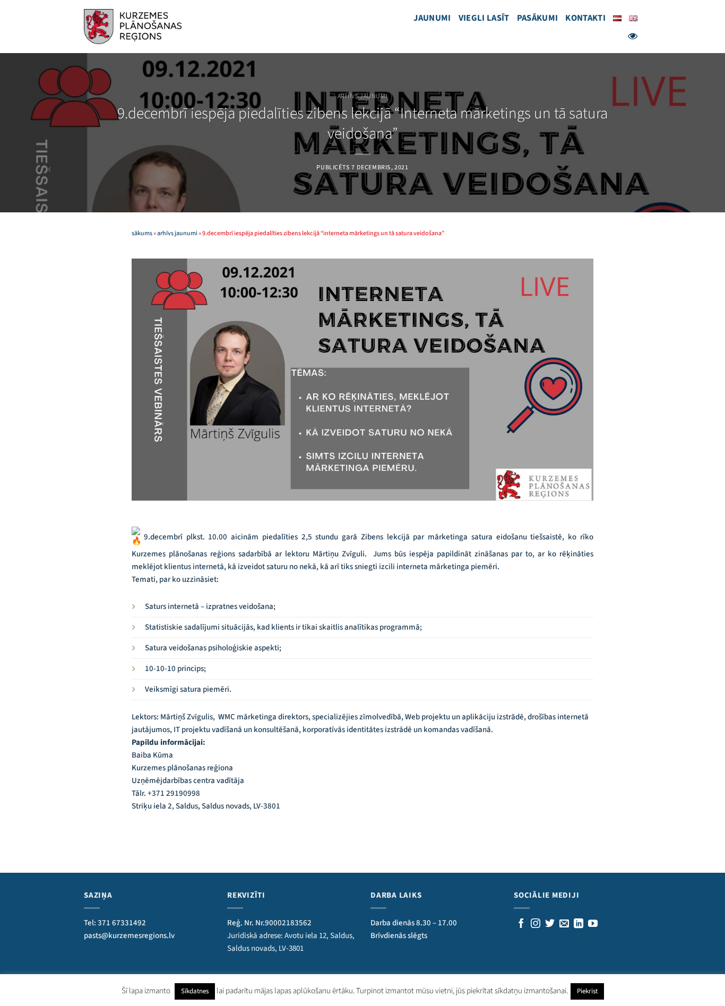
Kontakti (585, 18)
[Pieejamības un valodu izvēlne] (632, 36)
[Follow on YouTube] (593, 924)
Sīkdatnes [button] (195, 991)
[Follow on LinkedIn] (578, 924)
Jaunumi (432, 18)
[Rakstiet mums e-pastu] (564, 924)
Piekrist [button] (587, 991)
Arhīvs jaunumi (362, 96)
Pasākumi (537, 18)
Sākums (142, 233)
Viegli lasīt (484, 18)
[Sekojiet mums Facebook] (521, 924)
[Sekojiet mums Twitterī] (550, 924)
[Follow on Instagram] (535, 924)
